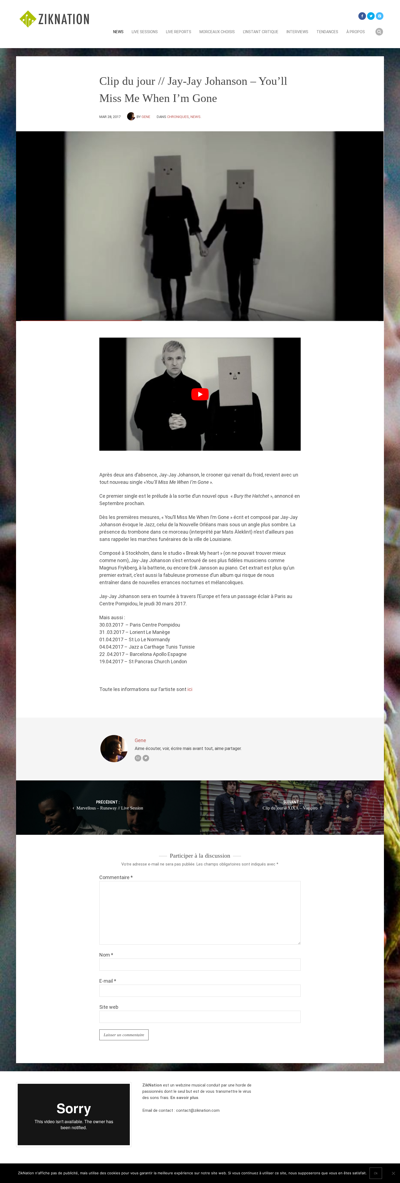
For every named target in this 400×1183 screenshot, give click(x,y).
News (118, 32)
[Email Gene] (138, 758)
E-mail (107, 981)
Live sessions (145, 32)
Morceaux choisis (217, 32)
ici (189, 689)
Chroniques (178, 117)
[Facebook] (362, 16)
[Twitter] (371, 16)
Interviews (297, 32)
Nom (106, 955)
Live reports (178, 32)
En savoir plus (184, 1097)
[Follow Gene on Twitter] (146, 758)
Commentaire (116, 877)
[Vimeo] (379, 16)
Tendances (327, 32)
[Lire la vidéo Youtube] (200, 394)
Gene (145, 117)
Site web (108, 1007)
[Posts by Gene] (132, 117)
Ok (376, 1173)
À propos (355, 32)
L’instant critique (260, 32)
